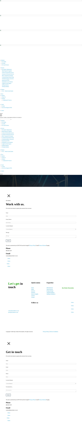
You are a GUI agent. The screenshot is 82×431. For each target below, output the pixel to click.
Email (7, 367)
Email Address (8, 219)
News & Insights (34, 294)
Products (33, 292)
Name (7, 212)
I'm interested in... (9, 386)
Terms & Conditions (54, 331)
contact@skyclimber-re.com (13, 310)
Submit (8, 240)
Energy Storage (50, 290)
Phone (7, 373)
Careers (33, 295)
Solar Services (50, 289)
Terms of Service (42, 245)
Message (7, 232)
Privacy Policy (32, 245)
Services (33, 290)
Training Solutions (50, 292)
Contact (33, 297)
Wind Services (50, 287)
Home (32, 287)
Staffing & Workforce (51, 294)
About (32, 289)
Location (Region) (9, 225)
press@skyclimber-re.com (13, 312)
